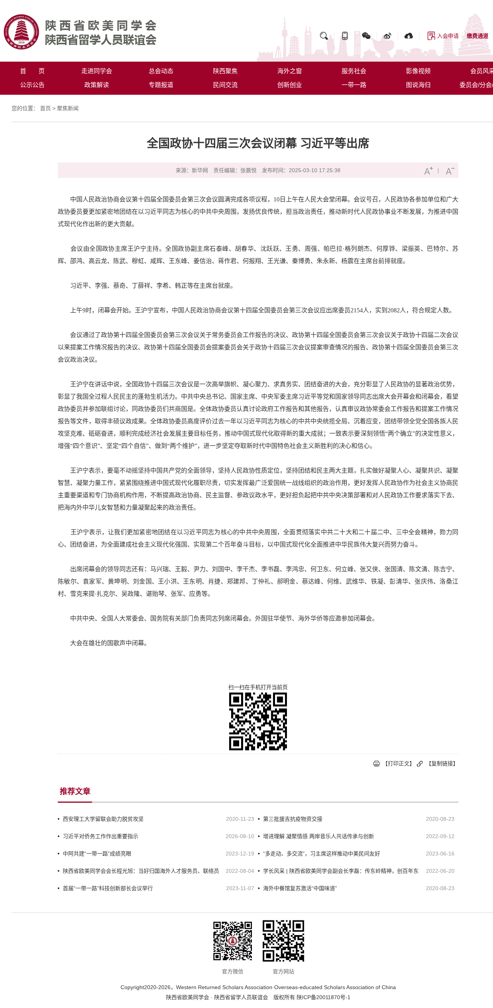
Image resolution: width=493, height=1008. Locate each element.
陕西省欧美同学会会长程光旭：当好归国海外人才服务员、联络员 (141, 871)
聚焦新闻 (68, 108)
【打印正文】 (398, 763)
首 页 (32, 71)
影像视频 (418, 71)
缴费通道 (477, 36)
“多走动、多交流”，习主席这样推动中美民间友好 (321, 853)
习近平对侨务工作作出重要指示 (100, 836)
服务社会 (354, 71)
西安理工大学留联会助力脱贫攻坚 (103, 819)
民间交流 (225, 85)
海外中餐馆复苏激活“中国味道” (300, 888)
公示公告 (32, 85)
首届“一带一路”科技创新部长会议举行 (108, 888)
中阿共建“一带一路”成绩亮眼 (97, 853)
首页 (45, 108)
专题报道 (161, 85)
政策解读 (96, 85)
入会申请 (448, 36)
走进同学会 (96, 71)
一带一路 (354, 85)
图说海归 (418, 85)
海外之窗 (289, 71)
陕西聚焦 (225, 71)
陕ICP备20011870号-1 (323, 997)
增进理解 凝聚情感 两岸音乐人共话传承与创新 (318, 836)
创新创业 (289, 85)
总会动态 (161, 71)
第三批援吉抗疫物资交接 (292, 819)
